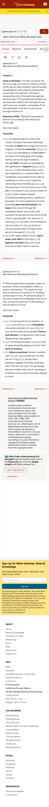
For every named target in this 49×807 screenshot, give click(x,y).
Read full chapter (11, 127)
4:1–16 (8, 138)
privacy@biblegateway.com (13, 612)
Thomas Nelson (13, 736)
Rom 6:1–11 (10, 170)
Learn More (12, 476)
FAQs (8, 667)
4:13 (7, 352)
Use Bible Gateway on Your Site (20, 674)
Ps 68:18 (9, 194)
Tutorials (10, 670)
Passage (5, 49)
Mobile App (11, 639)
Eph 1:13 (35, 239)
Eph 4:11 (38, 342)
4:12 (7, 342)
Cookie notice (12, 695)
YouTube (10, 778)
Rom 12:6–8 (25, 324)
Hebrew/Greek (30, 49)
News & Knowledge (15, 632)
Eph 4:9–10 (17, 221)
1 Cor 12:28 (10, 324)
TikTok (9, 771)
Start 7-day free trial (15, 470)
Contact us (11, 681)
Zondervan (11, 743)
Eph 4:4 (39, 149)
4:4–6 (7, 235)
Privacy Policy (7, 610)
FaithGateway (12, 715)
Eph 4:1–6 (37, 166)
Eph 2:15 (20, 359)
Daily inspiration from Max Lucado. (24, 11)
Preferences (11, 794)
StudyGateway (12, 719)
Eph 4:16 (12, 152)
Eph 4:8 (28, 190)
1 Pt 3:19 (30, 232)
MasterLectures (13, 747)
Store (8, 643)
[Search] (44, 31)
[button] (45, 4)
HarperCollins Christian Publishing (22, 726)
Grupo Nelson (12, 729)
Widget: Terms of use (16, 702)
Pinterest (10, 767)
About (8, 629)
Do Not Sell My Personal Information (24, 691)
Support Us (11, 653)
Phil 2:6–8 (28, 225)
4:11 (7, 321)
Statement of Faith (14, 636)
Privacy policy (12, 684)
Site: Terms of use (14, 698)
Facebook (10, 760)
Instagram (11, 764)
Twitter (9, 774)
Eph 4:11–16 (38, 183)
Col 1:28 (18, 355)
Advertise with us (14, 677)
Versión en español (15, 791)
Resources (16, 49)
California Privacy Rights (18, 688)
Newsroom (11, 650)
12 (45, 149)
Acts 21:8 (34, 328)
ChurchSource (12, 722)
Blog (8, 646)
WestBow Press (13, 740)
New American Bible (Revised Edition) (22, 399)
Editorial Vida (12, 733)
